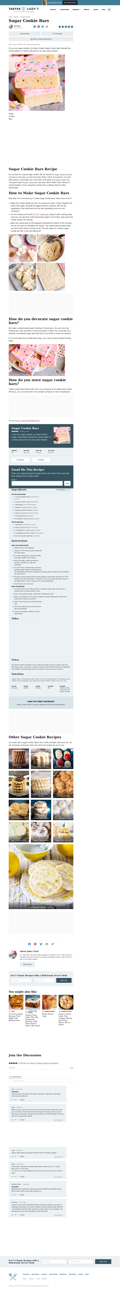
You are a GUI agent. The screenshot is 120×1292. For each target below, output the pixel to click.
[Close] (88, 624)
